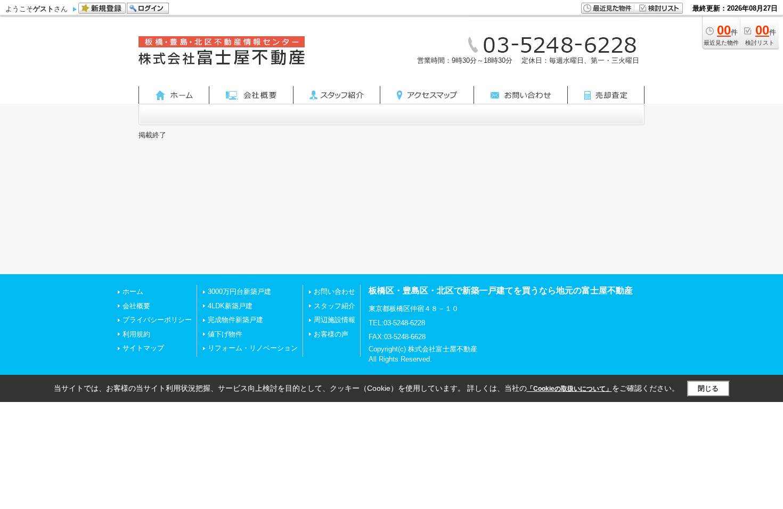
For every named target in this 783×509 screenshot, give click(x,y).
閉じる (708, 388)
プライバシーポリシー (157, 320)
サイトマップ (143, 348)
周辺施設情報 (334, 320)
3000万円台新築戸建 (239, 291)
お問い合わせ (334, 291)
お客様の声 (331, 334)
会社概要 (136, 306)
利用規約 (136, 334)
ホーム (133, 291)
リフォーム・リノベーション (253, 348)
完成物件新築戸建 (235, 320)
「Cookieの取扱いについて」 (569, 388)
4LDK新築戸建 (230, 306)
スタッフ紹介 (334, 306)
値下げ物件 (225, 334)
